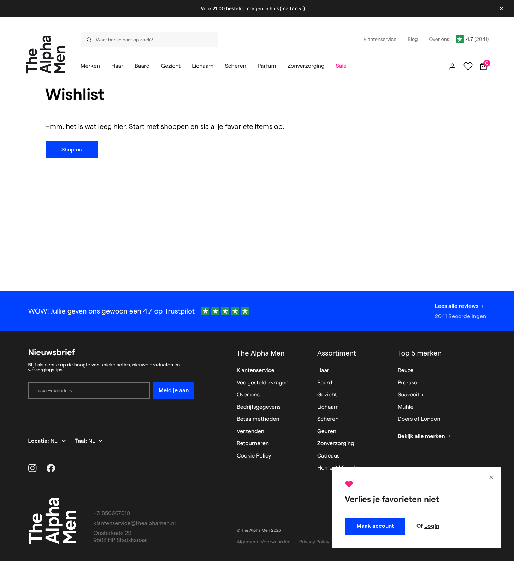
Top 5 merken (420, 353)
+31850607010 (112, 514)
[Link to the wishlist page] (468, 66)
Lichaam (328, 407)
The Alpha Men (261, 353)
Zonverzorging (335, 444)
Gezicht (327, 395)
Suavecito (410, 395)
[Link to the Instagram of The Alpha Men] (32, 468)
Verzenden (250, 432)
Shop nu (71, 150)
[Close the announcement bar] (501, 8)
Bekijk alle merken (421, 437)
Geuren (326, 432)
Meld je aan (174, 390)
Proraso (408, 383)
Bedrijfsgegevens (259, 407)
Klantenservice (255, 371)
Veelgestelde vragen (263, 383)
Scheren (328, 419)
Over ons (248, 395)
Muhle (406, 407)
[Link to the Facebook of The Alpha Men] (51, 468)
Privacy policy (314, 541)
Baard (324, 383)
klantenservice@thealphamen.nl (135, 523)
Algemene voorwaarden (264, 541)
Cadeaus (328, 456)
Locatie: (39, 441)
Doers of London (419, 419)
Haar (323, 371)
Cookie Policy (254, 456)
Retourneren (253, 444)
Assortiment (336, 353)
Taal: (81, 441)
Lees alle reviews (456, 306)
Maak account (375, 526)
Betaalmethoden (258, 419)
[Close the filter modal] (491, 477)
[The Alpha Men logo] (45, 54)
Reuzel (406, 371)
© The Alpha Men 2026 (259, 530)
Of (427, 526)
